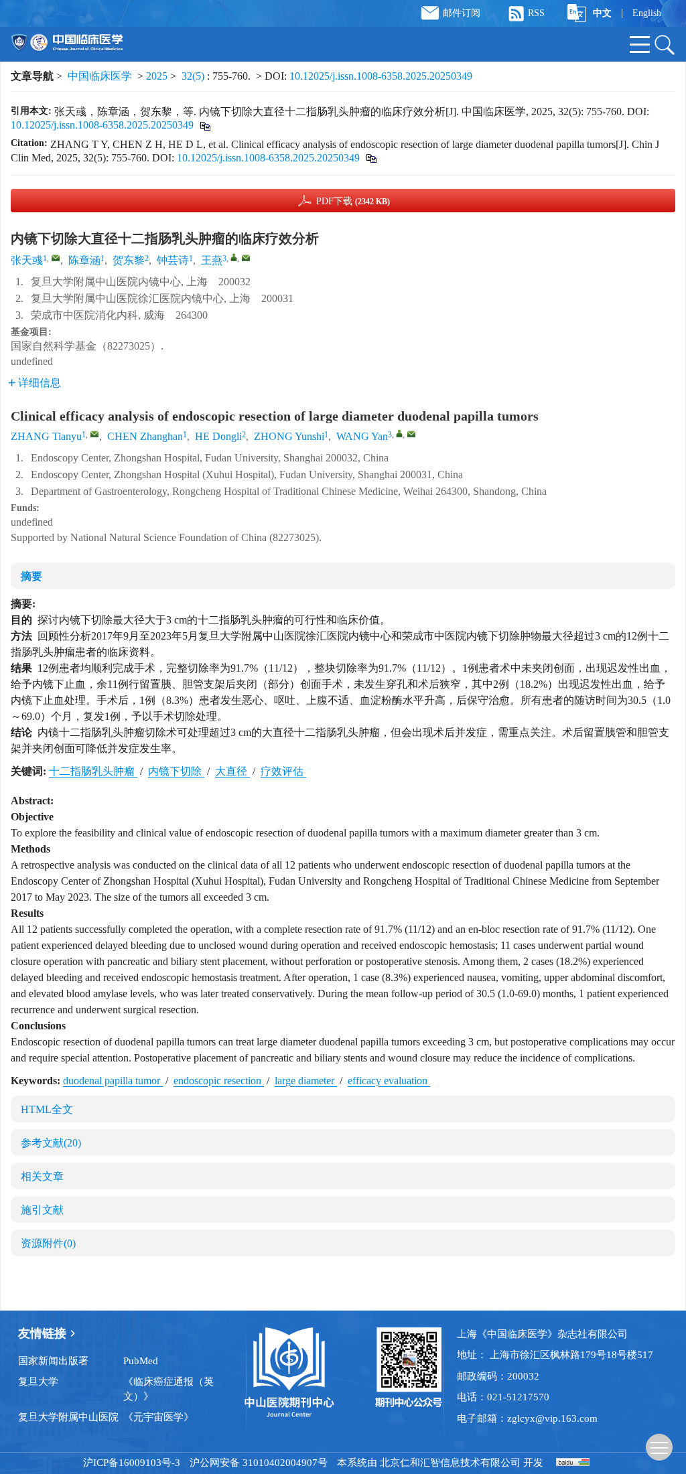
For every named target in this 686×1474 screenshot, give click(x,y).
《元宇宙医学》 (158, 1417)
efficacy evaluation (389, 1080)
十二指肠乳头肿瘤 (93, 771)
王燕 (211, 260)
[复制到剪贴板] (204, 125)
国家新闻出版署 (53, 1360)
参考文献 (51, 1143)
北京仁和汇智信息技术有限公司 (450, 1462)
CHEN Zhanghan (145, 436)
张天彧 (27, 260)
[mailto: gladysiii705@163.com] (94, 434)
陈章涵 (84, 260)
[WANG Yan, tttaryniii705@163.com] (399, 433)
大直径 (232, 771)
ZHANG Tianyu (46, 436)
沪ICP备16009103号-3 (131, 1462)
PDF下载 (353, 201)
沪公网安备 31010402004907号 (259, 1462)
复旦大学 (38, 1381)
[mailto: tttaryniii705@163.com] (411, 434)
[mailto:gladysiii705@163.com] (55, 257)
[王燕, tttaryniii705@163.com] (233, 257)
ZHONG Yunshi (289, 436)
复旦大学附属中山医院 (68, 1417)
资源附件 (48, 1243)
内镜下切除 (176, 771)
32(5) (194, 76)
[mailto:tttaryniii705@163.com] (246, 257)
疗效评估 (283, 771)
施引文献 (42, 1209)
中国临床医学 (100, 76)
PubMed (140, 1360)
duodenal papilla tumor (113, 1080)
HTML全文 (47, 1109)
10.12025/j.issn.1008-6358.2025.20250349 (380, 76)
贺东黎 (129, 260)
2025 (156, 76)
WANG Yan (362, 436)
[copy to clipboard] (370, 157)
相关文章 (42, 1176)
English (646, 13)
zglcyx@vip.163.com (552, 1418)
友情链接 (42, 1333)
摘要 (31, 576)
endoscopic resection (219, 1080)
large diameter (306, 1080)
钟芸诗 (173, 260)
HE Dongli (218, 436)
